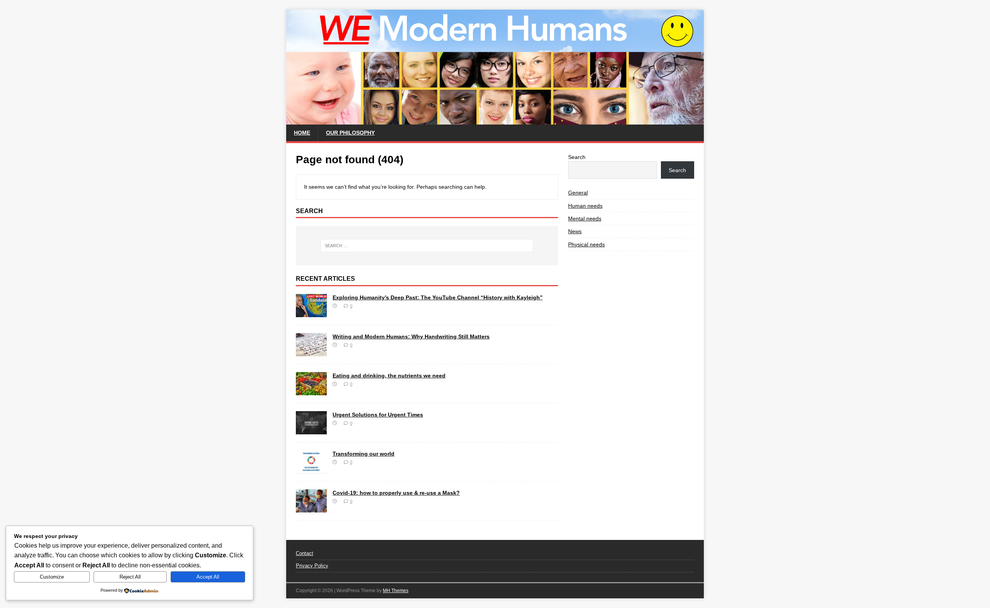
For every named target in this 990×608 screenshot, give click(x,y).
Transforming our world (363, 454)
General (578, 193)
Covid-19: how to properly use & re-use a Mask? (396, 493)
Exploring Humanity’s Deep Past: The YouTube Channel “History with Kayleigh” (438, 297)
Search (576, 157)
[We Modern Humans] (495, 120)
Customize (52, 577)
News (575, 231)
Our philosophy (350, 133)
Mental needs (584, 218)
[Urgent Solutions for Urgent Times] (311, 430)
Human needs (585, 206)
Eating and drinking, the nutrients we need (389, 375)
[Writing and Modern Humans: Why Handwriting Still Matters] (311, 352)
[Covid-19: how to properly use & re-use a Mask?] (311, 508)
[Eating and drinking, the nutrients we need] (311, 391)
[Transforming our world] (311, 469)
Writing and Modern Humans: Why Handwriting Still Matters (411, 336)
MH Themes (395, 590)
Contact (304, 553)
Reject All (130, 577)
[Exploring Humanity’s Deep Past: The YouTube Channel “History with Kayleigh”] (311, 313)
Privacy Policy (312, 566)
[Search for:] (427, 245)
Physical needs (586, 244)
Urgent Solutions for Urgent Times (378, 415)
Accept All (207, 577)
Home (302, 133)
